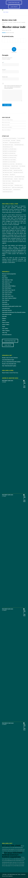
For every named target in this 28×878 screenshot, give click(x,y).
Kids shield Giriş (6, 284)
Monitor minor (21, 178)
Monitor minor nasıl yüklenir (7, 127)
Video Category (6, 330)
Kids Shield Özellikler (7, 292)
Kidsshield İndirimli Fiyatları (19, 176)
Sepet (3, 326)
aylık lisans (15, 862)
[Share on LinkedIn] (14, 40)
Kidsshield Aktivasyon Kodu (8, 146)
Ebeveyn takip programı (6, 865)
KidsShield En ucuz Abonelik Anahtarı (9, 151)
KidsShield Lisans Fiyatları (7, 170)
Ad (3, 62)
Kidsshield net (12, 174)
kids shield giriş (22, 166)
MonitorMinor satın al (18, 185)
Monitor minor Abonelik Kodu (9, 363)
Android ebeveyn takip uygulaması (8, 849)
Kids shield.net (5, 300)
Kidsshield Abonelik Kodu (18, 144)
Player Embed (5, 322)
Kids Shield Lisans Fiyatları (15, 168)
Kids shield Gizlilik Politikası (9, 286)
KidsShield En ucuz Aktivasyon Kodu (9, 157)
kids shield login (5, 174)
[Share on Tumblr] (16, 40)
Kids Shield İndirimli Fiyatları (8, 178)
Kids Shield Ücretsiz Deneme (8, 176)
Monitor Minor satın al (7, 187)
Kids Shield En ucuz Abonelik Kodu (9, 153)
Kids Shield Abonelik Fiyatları (8, 144)
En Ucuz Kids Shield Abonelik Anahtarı (16, 847)
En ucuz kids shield (6, 140)
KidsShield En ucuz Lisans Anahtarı (9, 161)
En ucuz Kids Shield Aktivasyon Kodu (9, 860)
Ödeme (4, 320)
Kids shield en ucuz (7, 282)
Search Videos (5, 324)
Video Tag (4, 332)
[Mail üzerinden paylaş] (24, 40)
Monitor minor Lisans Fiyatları (8, 183)
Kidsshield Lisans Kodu (18, 170)
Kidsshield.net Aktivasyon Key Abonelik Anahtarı (14, 312)
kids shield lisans (6, 168)
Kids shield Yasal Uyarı (7, 296)
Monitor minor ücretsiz (6, 122)
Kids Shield (13, 140)
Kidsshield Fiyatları (14, 166)
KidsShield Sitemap (7, 310)
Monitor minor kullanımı (6, 129)
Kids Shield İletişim (6, 288)
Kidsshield (4, 302)
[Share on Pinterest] (11, 40)
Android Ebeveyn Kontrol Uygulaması (9, 138)
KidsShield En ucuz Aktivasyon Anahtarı (10, 155)
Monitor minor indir (17, 22)
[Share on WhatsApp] (9, 40)
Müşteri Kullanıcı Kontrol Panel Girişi (10, 372)
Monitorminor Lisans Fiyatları (8, 185)
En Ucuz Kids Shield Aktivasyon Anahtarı (18, 858)
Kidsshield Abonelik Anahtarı (14, 142)
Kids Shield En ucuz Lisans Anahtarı (9, 159)
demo (3, 24)
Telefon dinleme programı (7, 189)
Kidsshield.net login (6, 314)
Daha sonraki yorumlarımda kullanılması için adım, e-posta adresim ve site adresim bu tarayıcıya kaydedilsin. (13, 87)
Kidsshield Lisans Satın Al (18, 172)
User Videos (5, 328)
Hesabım (4, 275)
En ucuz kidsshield (21, 138)
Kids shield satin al (6, 294)
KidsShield (18, 140)
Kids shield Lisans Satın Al (7, 172)
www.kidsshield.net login (8, 359)
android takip (18, 860)
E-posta (4, 69)
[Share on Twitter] (6, 40)
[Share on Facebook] (3, 40)
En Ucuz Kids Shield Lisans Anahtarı (17, 865)
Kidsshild (15, 178)
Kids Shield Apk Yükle (7, 280)
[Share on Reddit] (22, 40)
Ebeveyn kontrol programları (9, 273)
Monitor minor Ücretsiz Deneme (10, 357)
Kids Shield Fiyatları (6, 166)
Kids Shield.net (5, 142)
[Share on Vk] (19, 40)
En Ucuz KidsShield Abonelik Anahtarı (11, 361)
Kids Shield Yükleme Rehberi (9, 298)
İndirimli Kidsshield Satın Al (7, 191)
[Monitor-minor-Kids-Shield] (11, 12)
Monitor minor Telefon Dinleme (7, 119)
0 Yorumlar (10, 22)
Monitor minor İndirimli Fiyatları (17, 187)
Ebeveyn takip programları (9, 850)
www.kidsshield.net (16, 189)
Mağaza (4, 318)
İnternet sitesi (5, 76)
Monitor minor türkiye (6, 124)
